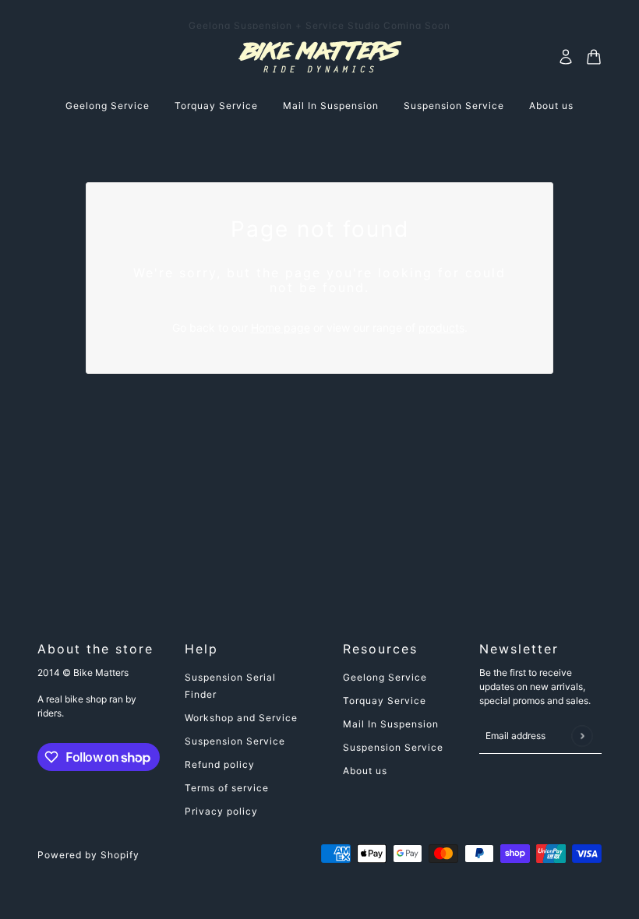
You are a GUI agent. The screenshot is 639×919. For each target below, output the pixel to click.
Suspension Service (235, 741)
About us (365, 770)
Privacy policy (221, 811)
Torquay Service (384, 700)
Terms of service (227, 788)
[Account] (566, 57)
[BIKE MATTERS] (319, 56)
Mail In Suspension (391, 724)
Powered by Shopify (88, 855)
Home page (280, 327)
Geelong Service (385, 677)
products (441, 327)
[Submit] (581, 735)
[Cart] (594, 57)
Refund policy (220, 764)
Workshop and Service (241, 718)
